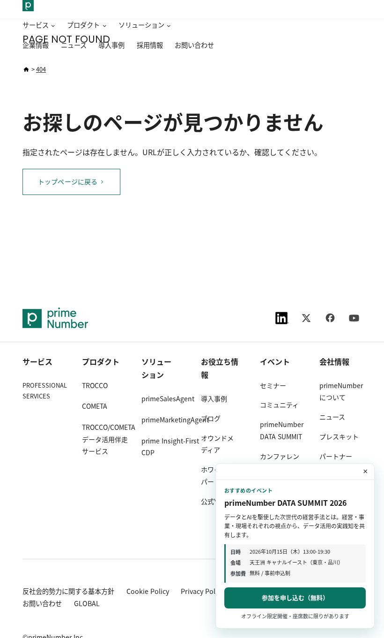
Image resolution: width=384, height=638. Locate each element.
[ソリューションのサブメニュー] (167, 26)
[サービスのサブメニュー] (52, 26)
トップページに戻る (67, 182)
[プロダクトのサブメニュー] (103, 26)
